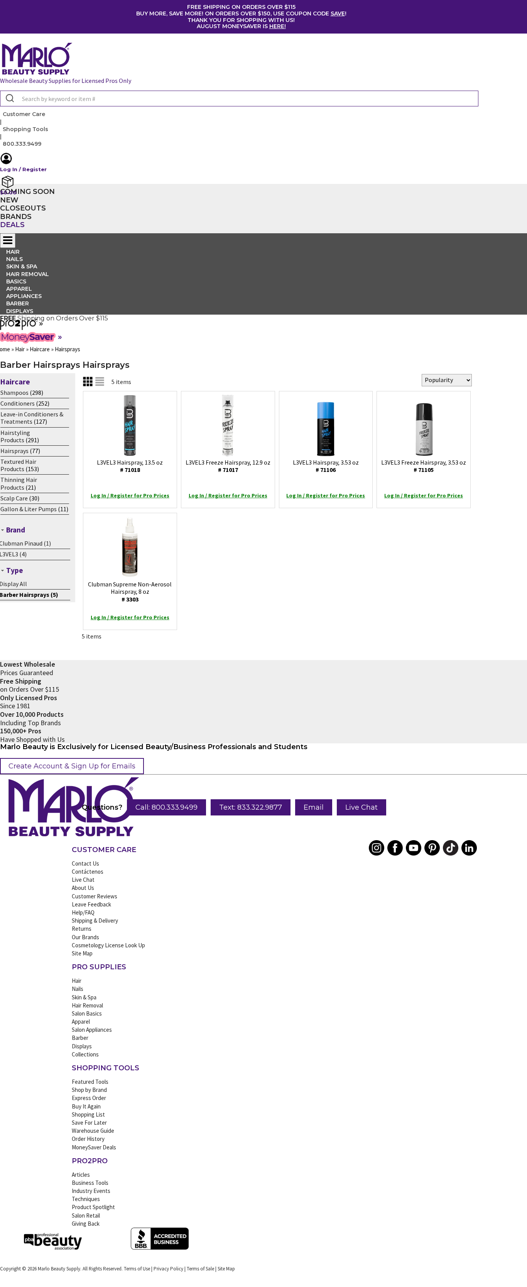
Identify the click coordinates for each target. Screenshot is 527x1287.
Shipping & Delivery (95, 920)
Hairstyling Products (15, 436)
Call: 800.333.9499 (166, 807)
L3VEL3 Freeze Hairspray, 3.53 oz (423, 465)
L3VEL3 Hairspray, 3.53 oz (326, 465)
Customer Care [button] (24, 114)
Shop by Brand (89, 1089)
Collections (85, 1054)
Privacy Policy (168, 1268)
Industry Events (91, 1190)
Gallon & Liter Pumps (28, 509)
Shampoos (14, 392)
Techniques (86, 1199)
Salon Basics (87, 1013)
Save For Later (89, 1122)
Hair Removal (87, 1005)
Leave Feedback (91, 904)
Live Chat (361, 807)
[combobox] (239, 98)
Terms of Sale (200, 1268)
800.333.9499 (22, 143)
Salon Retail (86, 1215)
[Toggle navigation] (7, 240)
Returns (81, 928)
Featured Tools (90, 1081)
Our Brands (85, 937)
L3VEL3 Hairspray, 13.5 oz (130, 465)
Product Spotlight (93, 1207)
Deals (12, 225)
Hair (76, 980)
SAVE (338, 13)
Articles (81, 1174)
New (9, 200)
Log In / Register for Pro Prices (130, 495)
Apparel (81, 1021)
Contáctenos (87, 871)
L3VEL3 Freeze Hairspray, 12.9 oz (228, 465)
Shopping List (88, 1114)
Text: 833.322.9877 (250, 807)
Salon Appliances (92, 1029)
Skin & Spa (84, 997)
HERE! (277, 26)
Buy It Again (86, 1106)
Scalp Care (14, 498)
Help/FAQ (83, 912)
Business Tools (90, 1182)
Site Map (82, 953)
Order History (88, 1138)
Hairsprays (14, 451)
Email (314, 807)
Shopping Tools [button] (25, 129)
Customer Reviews (94, 896)
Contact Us (85, 863)
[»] (18, 327)
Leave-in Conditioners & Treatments (31, 417)
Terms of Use (137, 1268)
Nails (77, 988)
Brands (16, 216)
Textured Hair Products (18, 465)
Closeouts (23, 208)
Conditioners (17, 403)
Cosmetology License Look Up (108, 945)
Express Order (89, 1098)
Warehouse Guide (93, 1130)
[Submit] (9, 98)
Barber (80, 1037)
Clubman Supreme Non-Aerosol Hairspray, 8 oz (130, 591)
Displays (19, 311)
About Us (83, 887)
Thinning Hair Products (18, 483)
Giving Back (86, 1223)
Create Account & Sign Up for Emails (71, 766)
